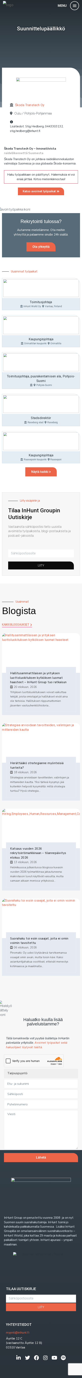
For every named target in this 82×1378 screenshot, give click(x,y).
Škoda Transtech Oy (30, 105)
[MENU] (74, 5)
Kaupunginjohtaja (41, 339)
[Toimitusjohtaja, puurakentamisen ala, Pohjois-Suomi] (41, 362)
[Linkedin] (18, 1357)
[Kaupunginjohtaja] (41, 325)
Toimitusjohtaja (41, 302)
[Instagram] (45, 1357)
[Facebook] (36, 1357)
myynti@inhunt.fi (17, 1332)
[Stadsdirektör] (41, 404)
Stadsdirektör (41, 418)
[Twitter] (27, 1357)
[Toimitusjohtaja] (41, 288)
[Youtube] (54, 1357)
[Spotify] (63, 1357)
